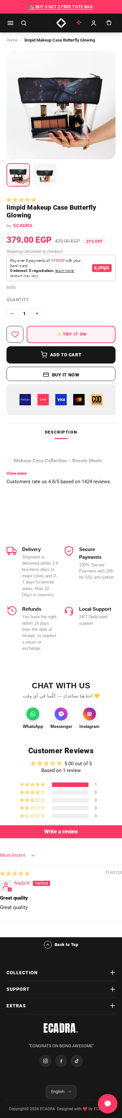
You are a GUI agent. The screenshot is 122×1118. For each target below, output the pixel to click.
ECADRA (61, 1028)
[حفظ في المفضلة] (15, 334)
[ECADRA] (61, 23)
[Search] (24, 23)
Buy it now (65, 374)
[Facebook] (61, 1061)
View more (17, 473)
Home (12, 40)
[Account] (94, 23)
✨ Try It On (71, 334)
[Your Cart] (108, 23)
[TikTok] (77, 1061)
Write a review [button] (61, 832)
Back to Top (66, 944)
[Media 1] (18, 175)
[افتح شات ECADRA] (107, 1103)
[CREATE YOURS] (79, 23)
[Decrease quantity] (12, 313)
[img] (15, 874)
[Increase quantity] (37, 313)
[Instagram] (45, 1061)
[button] (21, 200)
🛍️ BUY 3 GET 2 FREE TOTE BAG (61, 6)
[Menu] (10, 23)
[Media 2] (45, 175)
